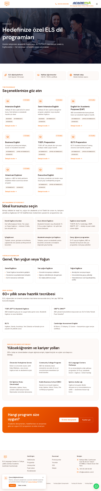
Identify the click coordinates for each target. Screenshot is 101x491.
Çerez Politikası (32, 482)
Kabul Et (12, 485)
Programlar (30, 462)
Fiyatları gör (86, 420)
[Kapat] (43, 477)
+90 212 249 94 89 (85, 469)
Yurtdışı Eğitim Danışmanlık (61, 483)
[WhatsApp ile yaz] (96, 486)
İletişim (54, 468)
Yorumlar (55, 462)
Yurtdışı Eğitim (89, 483)
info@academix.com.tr (86, 472)
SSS (53, 465)
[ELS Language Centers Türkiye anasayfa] (7, 4)
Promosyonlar (56, 460)
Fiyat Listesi (31, 468)
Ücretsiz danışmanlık (69, 420)
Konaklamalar (31, 471)
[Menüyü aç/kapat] (97, 4)
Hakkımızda (31, 460)
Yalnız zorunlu (22, 485)
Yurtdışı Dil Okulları (76, 483)
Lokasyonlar (31, 465)
